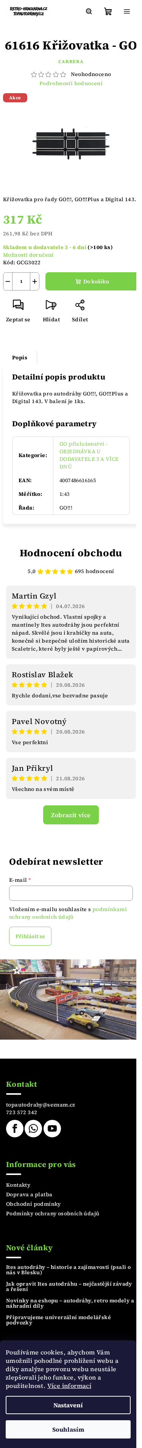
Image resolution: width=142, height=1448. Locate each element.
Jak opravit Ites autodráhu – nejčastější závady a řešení (69, 1286)
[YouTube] (52, 1128)
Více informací (69, 1385)
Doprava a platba (29, 1194)
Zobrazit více (71, 815)
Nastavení (68, 1405)
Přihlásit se (30, 936)
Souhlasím (68, 1429)
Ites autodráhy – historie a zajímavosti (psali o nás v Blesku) (68, 1269)
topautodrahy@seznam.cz (40, 1104)
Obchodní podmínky (33, 1204)
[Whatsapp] (33, 1128)
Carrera (71, 62)
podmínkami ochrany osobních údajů (68, 913)
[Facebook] (14, 1128)
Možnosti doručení (28, 255)
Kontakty (18, 1185)
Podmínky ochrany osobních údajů (52, 1213)
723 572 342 (21, 1112)
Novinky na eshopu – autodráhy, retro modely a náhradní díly (70, 1303)
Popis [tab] (19, 357)
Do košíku (96, 281)
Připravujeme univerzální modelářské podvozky (58, 1320)
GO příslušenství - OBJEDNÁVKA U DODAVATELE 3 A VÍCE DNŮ (89, 455)
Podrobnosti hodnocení (71, 83)
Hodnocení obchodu (71, 553)
